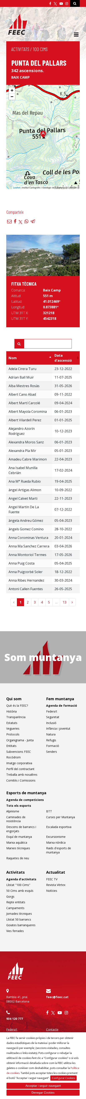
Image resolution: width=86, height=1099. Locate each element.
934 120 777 (14, 1019)
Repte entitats (15, 902)
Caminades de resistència (15, 819)
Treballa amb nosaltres (21, 775)
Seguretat (52, 717)
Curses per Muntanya (60, 817)
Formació (52, 746)
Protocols (12, 734)
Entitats (11, 746)
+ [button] (12, 90)
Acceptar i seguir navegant (43, 1085)
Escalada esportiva (58, 827)
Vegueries (12, 728)
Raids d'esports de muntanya (58, 850)
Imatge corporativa (19, 763)
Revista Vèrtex (55, 885)
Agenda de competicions (25, 800)
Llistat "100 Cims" (18, 885)
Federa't (51, 711)
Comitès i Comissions (20, 780)
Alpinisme (12, 811)
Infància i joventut (58, 728)
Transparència (15, 717)
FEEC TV (51, 879)
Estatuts (11, 723)
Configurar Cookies (63, 1078)
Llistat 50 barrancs (18, 919)
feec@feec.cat (57, 997)
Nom (13, 358)
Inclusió (51, 723)
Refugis (51, 740)
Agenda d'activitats (21, 879)
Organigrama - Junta (20, 740)
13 (64, 602)
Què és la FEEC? (17, 706)
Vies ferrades (15, 931)
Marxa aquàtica (16, 842)
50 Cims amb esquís (19, 891)
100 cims (40, 49)
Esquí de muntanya (19, 837)
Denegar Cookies (43, 1092)
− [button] (12, 96)
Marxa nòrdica (56, 842)
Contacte (52, 1029)
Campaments (15, 908)
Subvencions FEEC (18, 752)
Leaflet (16, 187)
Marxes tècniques (18, 848)
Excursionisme (56, 837)
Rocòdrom (13, 757)
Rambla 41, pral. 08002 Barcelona (17, 999)
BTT (49, 811)
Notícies (51, 891)
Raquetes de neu (17, 858)
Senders (51, 752)
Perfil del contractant (20, 769)
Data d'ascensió (63, 358)
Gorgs (10, 896)
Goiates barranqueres (20, 925)
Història (11, 711)
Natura (51, 734)
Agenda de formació (61, 706)
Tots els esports (18, 806)
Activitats (20, 49)
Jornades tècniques (19, 914)
